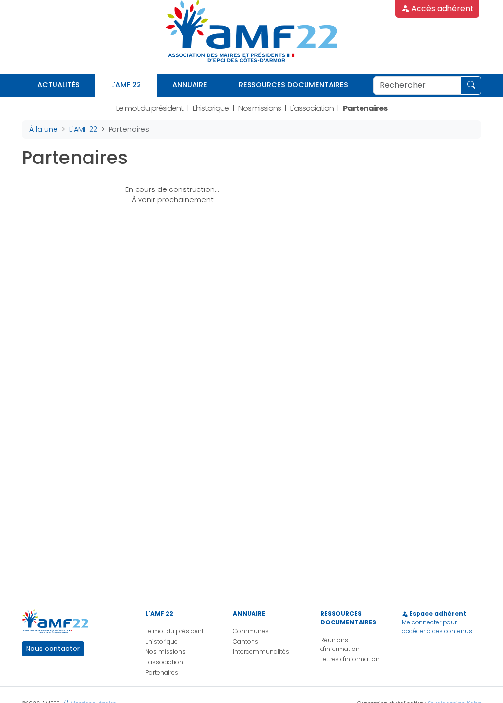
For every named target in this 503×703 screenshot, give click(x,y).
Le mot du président (149, 108)
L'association (312, 108)
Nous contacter (53, 648)
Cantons (245, 641)
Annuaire (189, 85)
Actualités (58, 85)
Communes (251, 631)
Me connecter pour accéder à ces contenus (437, 626)
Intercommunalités (261, 652)
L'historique (211, 108)
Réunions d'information (340, 644)
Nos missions (259, 108)
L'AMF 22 (126, 85)
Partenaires (365, 108)
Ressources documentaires (293, 85)
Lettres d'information (350, 659)
